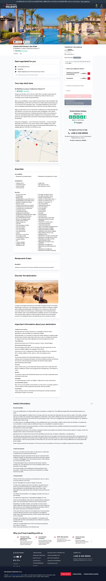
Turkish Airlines (37, 552)
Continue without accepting (91, 574)
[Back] (4, 6)
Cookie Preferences (38, 563)
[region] (53, 574)
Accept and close (65, 574)
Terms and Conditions (39, 555)
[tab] (78, 68)
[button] (53, 403)
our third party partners (15, 575)
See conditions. (85, 1)
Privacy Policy (37, 558)
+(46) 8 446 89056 (79, 133)
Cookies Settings (77, 574)
